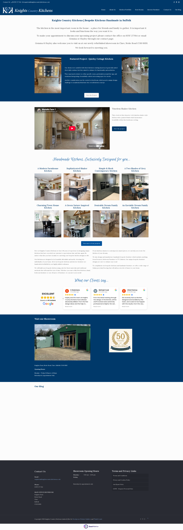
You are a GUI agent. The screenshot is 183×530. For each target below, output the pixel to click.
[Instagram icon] (179, 2)
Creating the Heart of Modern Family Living (103, 417)
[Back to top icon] (147, 518)
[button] (147, 298)
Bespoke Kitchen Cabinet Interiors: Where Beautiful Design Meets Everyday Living (48, 420)
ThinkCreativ (98, 519)
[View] (48, 186)
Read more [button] (68, 306)
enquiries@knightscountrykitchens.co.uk (37, 2)
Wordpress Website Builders (82, 519)
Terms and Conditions (120, 475)
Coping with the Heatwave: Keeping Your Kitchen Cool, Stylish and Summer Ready (104, 449)
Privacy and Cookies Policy (121, 480)
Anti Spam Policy (118, 484)
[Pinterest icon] (176, 2)
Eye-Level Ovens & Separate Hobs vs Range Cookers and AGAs (132, 418)
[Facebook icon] (174, 2)
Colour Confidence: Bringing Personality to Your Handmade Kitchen (76, 419)
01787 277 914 (17, 2)
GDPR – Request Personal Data (123, 489)
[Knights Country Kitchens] (27, 9)
